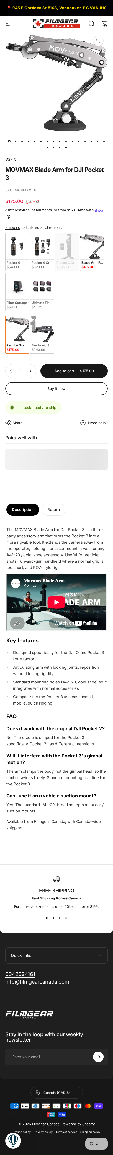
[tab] (22, 510)
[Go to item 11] (72, 141)
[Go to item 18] (53, 148)
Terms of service (66, 1132)
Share (18, 422)
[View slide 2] (53, 918)
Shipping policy (90, 1132)
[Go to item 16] (104, 141)
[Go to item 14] (91, 141)
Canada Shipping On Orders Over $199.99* (56, 9)
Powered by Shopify (78, 1124)
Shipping (12, 227)
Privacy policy (43, 1132)
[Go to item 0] (9, 141)
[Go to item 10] (66, 141)
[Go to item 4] (28, 141)
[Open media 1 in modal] (98, 41)
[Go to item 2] (15, 141)
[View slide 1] (47, 918)
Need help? (98, 422)
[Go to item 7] (47, 141)
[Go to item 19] (59, 148)
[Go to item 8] (53, 141)
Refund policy (22, 1132)
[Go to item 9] (59, 141)
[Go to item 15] (97, 141)
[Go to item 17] (47, 148)
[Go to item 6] (41, 141)
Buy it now (56, 388)
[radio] (17, 252)
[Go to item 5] (34, 141)
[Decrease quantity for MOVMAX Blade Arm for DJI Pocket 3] (11, 371)
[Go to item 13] (85, 141)
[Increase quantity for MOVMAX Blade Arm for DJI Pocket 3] (30, 371)
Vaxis (10, 159)
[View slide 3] (59, 918)
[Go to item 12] (78, 141)
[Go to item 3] (22, 141)
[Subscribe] (98, 1057)
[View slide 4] (66, 918)
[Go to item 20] (66, 148)
